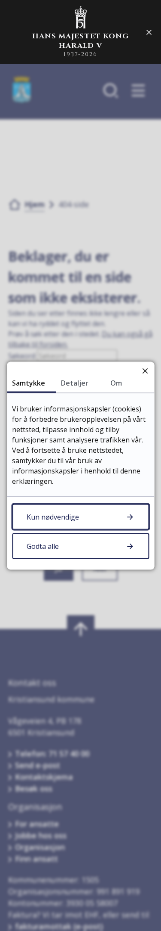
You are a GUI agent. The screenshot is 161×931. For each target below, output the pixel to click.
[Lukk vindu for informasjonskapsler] (145, 371)
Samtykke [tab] (28, 382)
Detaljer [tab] (74, 382)
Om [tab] (116, 382)
